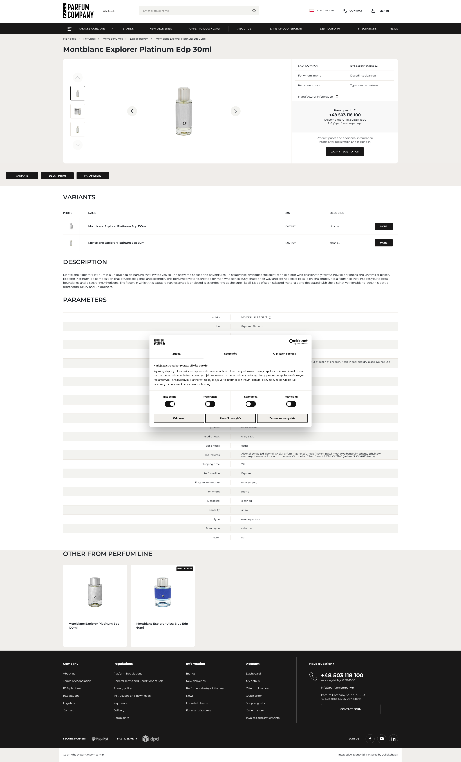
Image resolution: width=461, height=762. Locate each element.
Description (57, 175)
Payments (120, 703)
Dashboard (253, 673)
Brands (190, 673)
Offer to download (258, 688)
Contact (68, 710)
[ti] (364, 754)
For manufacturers (198, 710)
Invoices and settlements (262, 718)
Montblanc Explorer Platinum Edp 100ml (117, 226)
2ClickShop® (390, 754)
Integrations (71, 695)
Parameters (92, 175)
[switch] (210, 404)
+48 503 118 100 (345, 114)
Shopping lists (255, 703)
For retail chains (196, 703)
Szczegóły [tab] (230, 353)
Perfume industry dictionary (205, 688)
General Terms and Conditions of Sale (138, 681)
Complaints (121, 718)
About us (69, 673)
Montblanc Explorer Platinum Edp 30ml (116, 242)
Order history (255, 710)
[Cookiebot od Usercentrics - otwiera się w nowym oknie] (292, 342)
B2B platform (72, 688)
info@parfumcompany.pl (345, 123)
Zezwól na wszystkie (282, 418)
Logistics (69, 703)
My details (252, 681)
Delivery (118, 710)
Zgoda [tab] (177, 353)
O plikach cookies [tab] (284, 353)
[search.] (254, 10)
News (189, 695)
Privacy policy (122, 688)
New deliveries (195, 681)
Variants (22, 175)
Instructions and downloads (132, 695)
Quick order (254, 695)
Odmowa (178, 418)
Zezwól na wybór (230, 418)
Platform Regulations (127, 673)
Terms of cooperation (77, 681)
